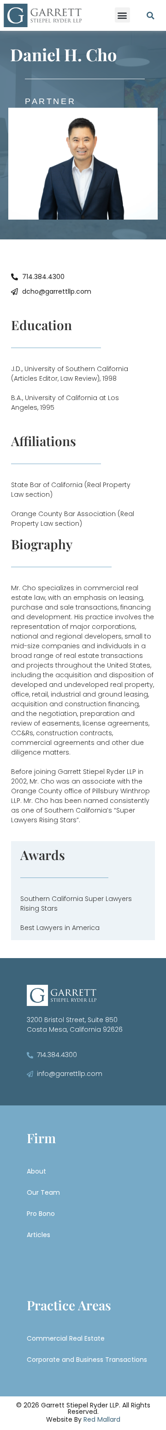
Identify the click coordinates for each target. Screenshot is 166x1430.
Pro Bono (41, 1213)
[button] (122, 15)
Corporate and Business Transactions (87, 1359)
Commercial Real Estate (66, 1338)
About (36, 1171)
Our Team (43, 1192)
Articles (38, 1234)
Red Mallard (101, 1419)
